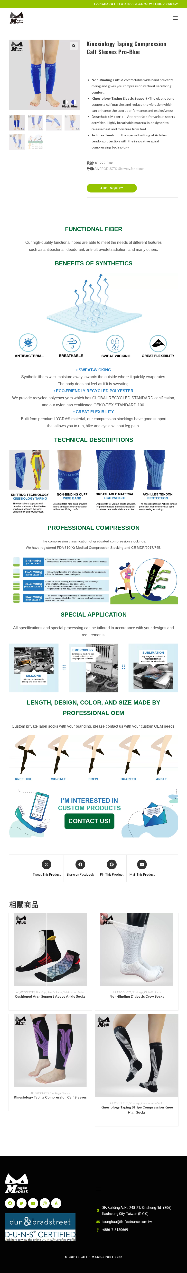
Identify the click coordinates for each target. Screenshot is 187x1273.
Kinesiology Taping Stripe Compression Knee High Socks (137, 1109)
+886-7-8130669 (166, 3)
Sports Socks (54, 992)
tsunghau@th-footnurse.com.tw (123, 3)
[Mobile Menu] (175, 17)
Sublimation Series (73, 992)
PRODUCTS (108, 169)
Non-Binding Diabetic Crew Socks (137, 996)
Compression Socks (152, 1103)
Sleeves (123, 169)
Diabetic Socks (152, 992)
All (96, 169)
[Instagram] (45, 1203)
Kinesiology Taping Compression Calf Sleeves (50, 1097)
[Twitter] (22, 1203)
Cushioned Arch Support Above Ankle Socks (50, 996)
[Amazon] (56, 1203)
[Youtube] (33, 1203)
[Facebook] (10, 1203)
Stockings (137, 169)
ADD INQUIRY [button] (111, 188)
